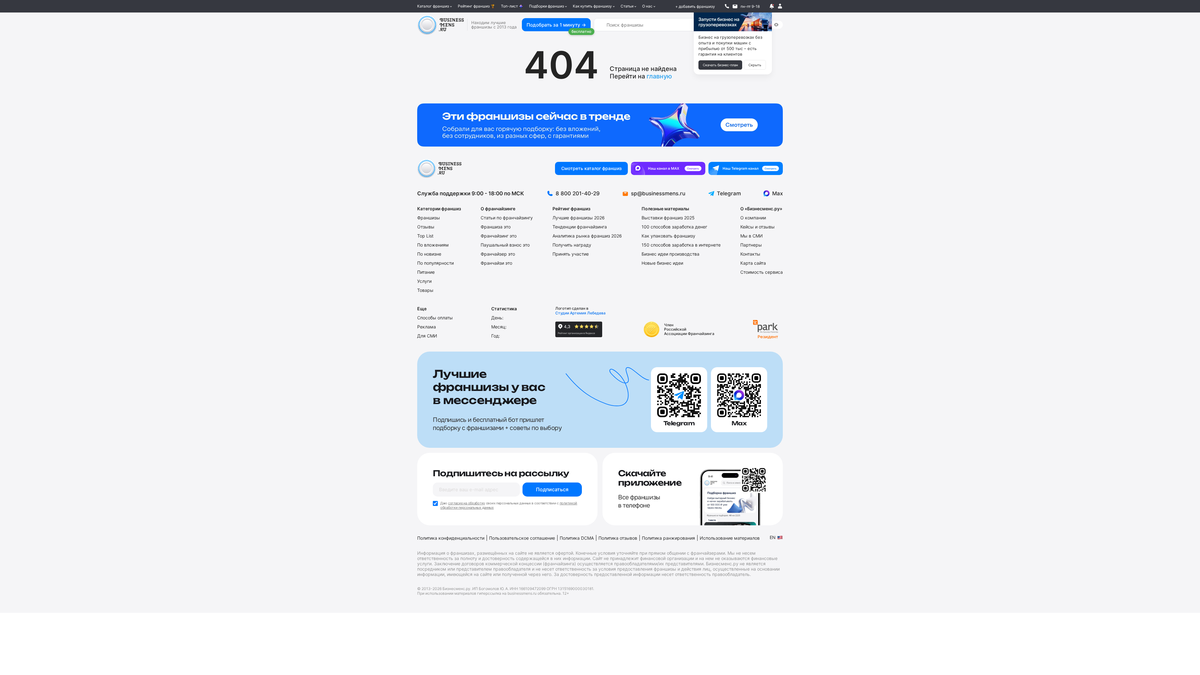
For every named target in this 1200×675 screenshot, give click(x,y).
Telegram (729, 193)
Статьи (627, 6)
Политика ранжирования (668, 538)
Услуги (424, 281)
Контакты (750, 254)
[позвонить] (726, 6)
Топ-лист (509, 6)
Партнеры (751, 245)
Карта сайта (753, 263)
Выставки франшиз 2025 (668, 217)
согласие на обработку (466, 503)
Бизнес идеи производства (670, 254)
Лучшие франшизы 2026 (578, 217)
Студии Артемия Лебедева (580, 313)
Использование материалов (730, 538)
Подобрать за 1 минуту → (556, 25)
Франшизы (428, 217)
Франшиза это (496, 226)
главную (659, 76)
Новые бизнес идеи (662, 263)
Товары (425, 290)
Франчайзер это (498, 254)
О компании (753, 217)
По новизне (429, 254)
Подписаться (552, 489)
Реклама (426, 326)
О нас (647, 6)
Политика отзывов (617, 538)
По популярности (435, 263)
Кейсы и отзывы (757, 226)
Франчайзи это (496, 263)
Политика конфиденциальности (450, 538)
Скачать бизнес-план (720, 65)
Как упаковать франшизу (668, 235)
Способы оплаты (435, 317)
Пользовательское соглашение (522, 538)
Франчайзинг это (499, 235)
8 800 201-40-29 (578, 193)
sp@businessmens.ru (658, 193)
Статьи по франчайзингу (507, 217)
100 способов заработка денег (674, 226)
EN (773, 537)
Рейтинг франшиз (474, 6)
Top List (425, 235)
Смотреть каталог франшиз (591, 168)
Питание (426, 272)
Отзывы (425, 226)
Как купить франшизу (592, 6)
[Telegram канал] (745, 168)
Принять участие (570, 254)
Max (777, 193)
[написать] (735, 6)
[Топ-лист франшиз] (600, 125)
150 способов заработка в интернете (681, 245)
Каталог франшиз (433, 6)
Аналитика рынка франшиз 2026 (587, 235)
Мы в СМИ (751, 235)
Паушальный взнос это (505, 245)
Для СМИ (427, 335)
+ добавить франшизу (695, 6)
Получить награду (571, 245)
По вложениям (433, 245)
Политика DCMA (577, 538)
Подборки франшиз (546, 6)
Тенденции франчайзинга (579, 226)
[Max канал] (668, 168)
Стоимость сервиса (761, 272)
